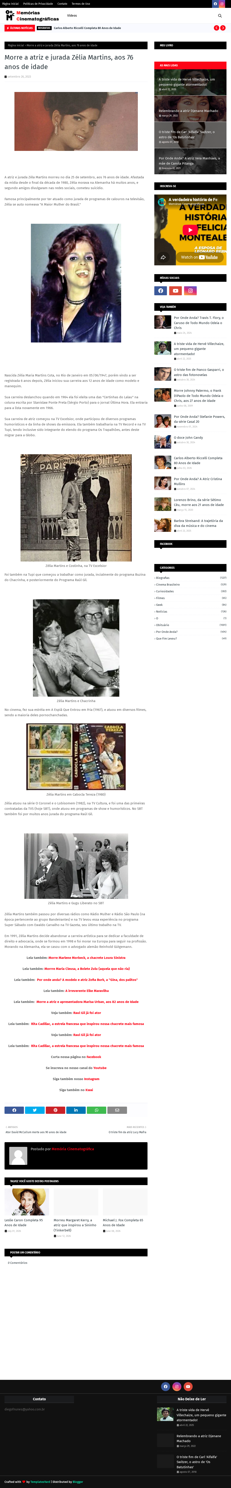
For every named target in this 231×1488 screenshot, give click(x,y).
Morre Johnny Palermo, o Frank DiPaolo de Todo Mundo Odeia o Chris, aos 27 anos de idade (198, 396)
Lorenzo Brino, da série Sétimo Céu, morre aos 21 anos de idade (199, 502)
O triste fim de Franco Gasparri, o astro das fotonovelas (199, 372)
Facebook (94, 1057)
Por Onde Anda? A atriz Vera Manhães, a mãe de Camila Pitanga (189, 161)
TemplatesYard (40, 1482)
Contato (62, 3)
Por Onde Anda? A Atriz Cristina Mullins (198, 481)
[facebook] (215, 4)
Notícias (191, 611)
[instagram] (222, 4)
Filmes (191, 598)
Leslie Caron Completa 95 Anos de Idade (24, 1222)
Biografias (191, 578)
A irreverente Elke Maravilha (87, 991)
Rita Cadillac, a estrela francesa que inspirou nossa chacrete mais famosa (87, 1024)
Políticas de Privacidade (38, 3)
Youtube (99, 1068)
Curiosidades (191, 591)
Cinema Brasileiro (191, 584)
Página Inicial (10, 3)
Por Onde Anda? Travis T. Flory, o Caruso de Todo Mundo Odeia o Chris (199, 323)
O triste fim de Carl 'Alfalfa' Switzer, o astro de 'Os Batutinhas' (187, 134)
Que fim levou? (191, 638)
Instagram (91, 1079)
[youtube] (175, 290)
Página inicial (16, 45)
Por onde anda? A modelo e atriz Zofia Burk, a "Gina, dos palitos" (87, 980)
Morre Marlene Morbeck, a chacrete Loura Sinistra (87, 958)
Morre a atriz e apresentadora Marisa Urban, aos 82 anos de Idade (88, 1002)
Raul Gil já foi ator (87, 1013)
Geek (191, 604)
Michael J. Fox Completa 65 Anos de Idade (123, 1222)
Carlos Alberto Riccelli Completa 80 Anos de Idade (87, 28)
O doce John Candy (188, 438)
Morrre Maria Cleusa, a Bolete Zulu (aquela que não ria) (87, 969)
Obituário (191, 625)
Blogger (78, 1482)
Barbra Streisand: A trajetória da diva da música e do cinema (198, 523)
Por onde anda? (191, 631)
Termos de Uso (81, 3)
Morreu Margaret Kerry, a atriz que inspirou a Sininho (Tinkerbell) (75, 1225)
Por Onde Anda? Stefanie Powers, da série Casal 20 (199, 419)
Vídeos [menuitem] (72, 16)
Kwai (89, 1090)
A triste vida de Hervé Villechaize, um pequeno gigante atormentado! (187, 82)
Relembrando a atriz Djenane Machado (188, 111)
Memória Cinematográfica (72, 1149)
